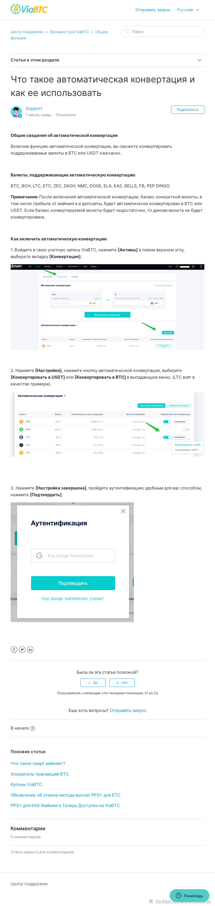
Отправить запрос (152, 9)
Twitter (22, 649)
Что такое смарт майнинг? (38, 763)
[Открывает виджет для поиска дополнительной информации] (189, 896)
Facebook (14, 649)
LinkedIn (30, 649)
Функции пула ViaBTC (69, 31)
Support (34, 108)
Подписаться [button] (187, 109)
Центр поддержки (27, 31)
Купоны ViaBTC (26, 784)
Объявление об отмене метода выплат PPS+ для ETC (65, 795)
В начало (20, 728)
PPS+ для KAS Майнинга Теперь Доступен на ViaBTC (65, 805)
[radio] (93, 683)
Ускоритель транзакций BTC (40, 774)
